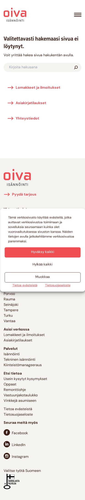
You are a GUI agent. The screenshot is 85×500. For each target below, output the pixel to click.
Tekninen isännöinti (19, 360)
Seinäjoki (11, 305)
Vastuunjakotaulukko (21, 395)
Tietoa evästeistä (24, 285)
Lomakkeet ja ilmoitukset (38, 88)
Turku (8, 316)
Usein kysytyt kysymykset (25, 379)
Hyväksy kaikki (42, 252)
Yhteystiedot (27, 118)
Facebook (20, 433)
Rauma (9, 299)
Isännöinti (12, 354)
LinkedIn (18, 445)
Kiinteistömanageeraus (23, 365)
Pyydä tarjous (24, 194)
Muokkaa (42, 277)
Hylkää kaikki (42, 264)
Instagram (20, 457)
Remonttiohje (15, 390)
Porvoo (9, 294)
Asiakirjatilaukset (31, 103)
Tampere (11, 310)
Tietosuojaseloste (57, 285)
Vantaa (9, 321)
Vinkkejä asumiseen (20, 401)
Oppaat (10, 384)
